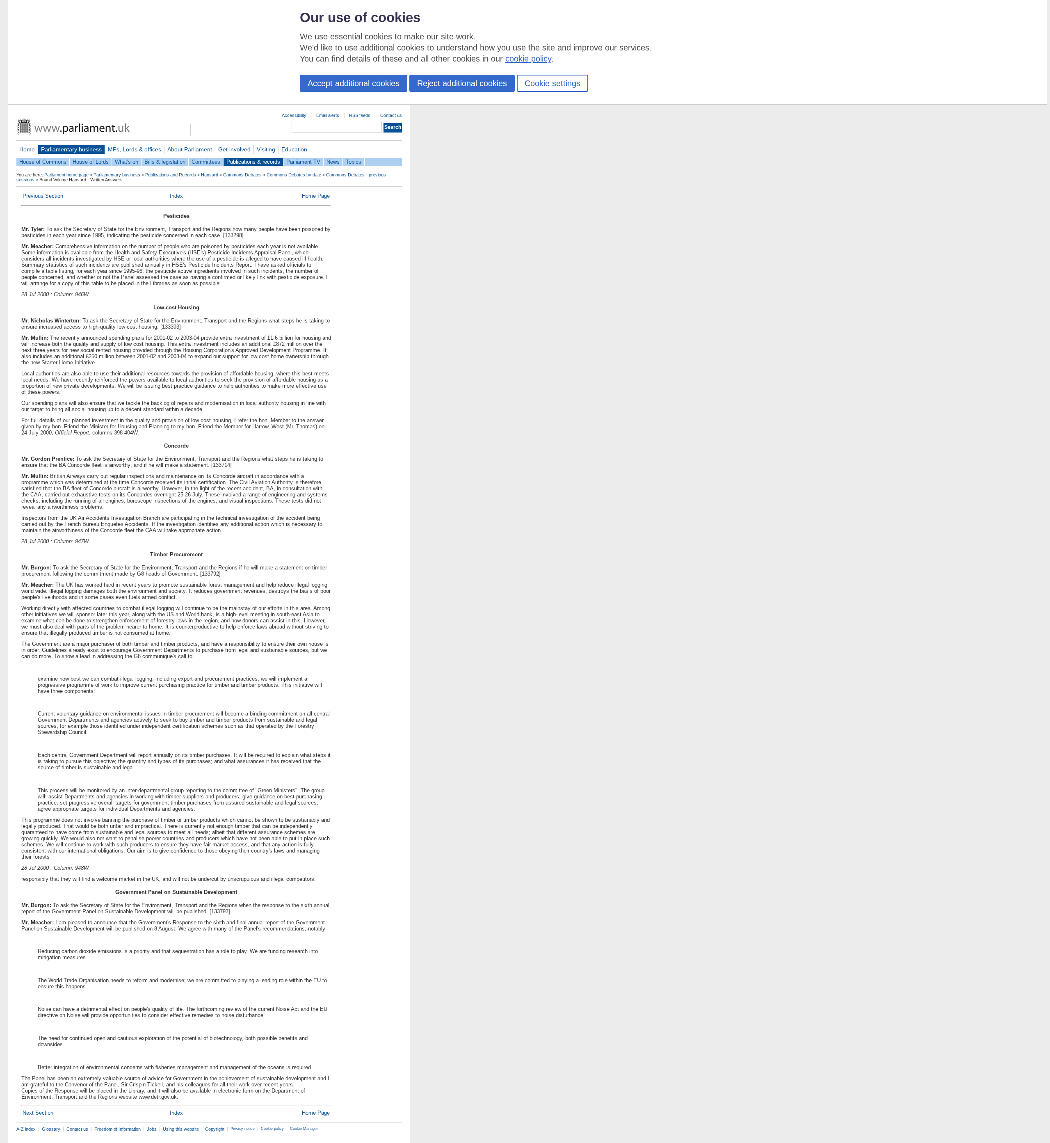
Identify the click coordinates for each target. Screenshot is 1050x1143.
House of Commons (42, 162)
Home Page (316, 196)
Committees (206, 162)
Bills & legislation (164, 162)
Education (294, 149)
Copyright (214, 1129)
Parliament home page (66, 174)
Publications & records (253, 162)
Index (176, 196)
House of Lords (91, 162)
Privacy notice (243, 1129)
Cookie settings (552, 83)
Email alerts (327, 115)
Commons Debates (242, 174)
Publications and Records (170, 174)
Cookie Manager (304, 1129)
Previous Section (43, 196)
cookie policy (528, 58)
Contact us (391, 115)
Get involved (234, 149)
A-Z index (26, 1129)
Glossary (51, 1129)
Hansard (209, 174)
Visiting (266, 149)
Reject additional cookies (462, 83)
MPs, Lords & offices (134, 149)
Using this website (181, 1129)
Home (27, 149)
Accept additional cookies (353, 83)
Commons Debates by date (294, 174)
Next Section (38, 1113)
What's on (126, 162)
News (333, 162)
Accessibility (294, 115)
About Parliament (189, 149)
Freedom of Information (117, 1129)
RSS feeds (359, 115)
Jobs (152, 1129)
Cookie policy (272, 1129)
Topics (353, 162)
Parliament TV (303, 162)
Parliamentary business (71, 149)
